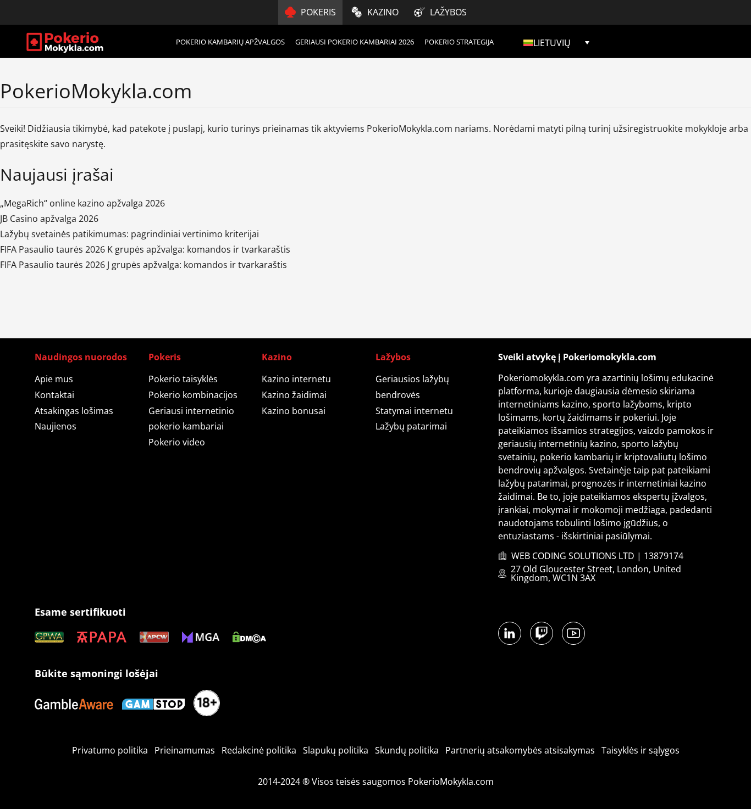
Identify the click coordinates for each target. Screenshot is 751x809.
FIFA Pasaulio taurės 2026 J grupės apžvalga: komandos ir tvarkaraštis (143, 265)
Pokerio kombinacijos (193, 395)
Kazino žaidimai (294, 395)
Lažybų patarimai (411, 426)
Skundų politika (407, 750)
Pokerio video (176, 442)
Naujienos (55, 426)
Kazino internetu (296, 379)
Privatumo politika (110, 750)
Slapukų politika (335, 750)
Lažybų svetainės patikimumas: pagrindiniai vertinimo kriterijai (129, 234)
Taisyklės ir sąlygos (640, 750)
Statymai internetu (414, 411)
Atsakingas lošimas (74, 411)
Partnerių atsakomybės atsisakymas (520, 750)
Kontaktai (54, 395)
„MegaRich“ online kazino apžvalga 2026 (82, 203)
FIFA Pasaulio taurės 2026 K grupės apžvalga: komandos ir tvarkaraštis (145, 249)
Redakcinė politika (259, 750)
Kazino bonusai (293, 411)
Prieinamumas (184, 750)
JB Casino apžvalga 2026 (49, 219)
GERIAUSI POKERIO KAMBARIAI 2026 (354, 42)
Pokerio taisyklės (183, 379)
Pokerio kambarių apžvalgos (230, 42)
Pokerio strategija (459, 42)
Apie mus (54, 379)
